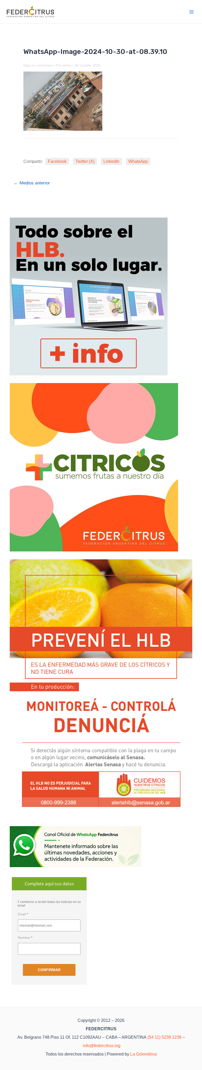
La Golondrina (143, 1054)
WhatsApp (138, 161)
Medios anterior (32, 183)
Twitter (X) (84, 161)
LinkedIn (111, 161)
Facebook (57, 161)
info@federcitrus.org (101, 1045)
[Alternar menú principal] (191, 12)
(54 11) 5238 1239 (164, 1037)
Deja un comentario (38, 65)
